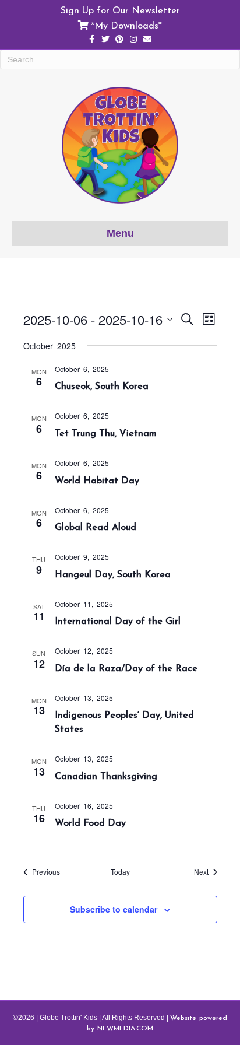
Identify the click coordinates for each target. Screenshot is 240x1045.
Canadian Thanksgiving (106, 776)
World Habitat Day (97, 480)
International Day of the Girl (118, 620)
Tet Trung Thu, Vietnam (106, 433)
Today (120, 871)
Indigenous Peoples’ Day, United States (124, 721)
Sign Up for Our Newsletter (120, 10)
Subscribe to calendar (113, 909)
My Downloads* (128, 25)
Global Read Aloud (95, 527)
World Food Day (90, 822)
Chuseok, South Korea (102, 385)
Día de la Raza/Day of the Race (126, 668)
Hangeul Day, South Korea (113, 574)
